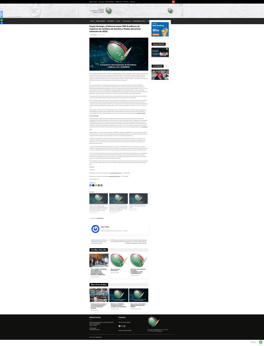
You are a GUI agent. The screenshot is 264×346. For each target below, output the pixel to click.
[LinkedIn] (1, 17)
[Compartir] (1, 23)
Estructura (101, 1)
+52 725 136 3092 (92, 328)
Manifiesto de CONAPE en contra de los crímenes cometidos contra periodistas (118, 305)
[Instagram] (124, 326)
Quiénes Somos (93, 1)
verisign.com (145, 127)
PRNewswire (119, 1)
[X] (122, 326)
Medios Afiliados (110, 1)
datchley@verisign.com (115, 173)
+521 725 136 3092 (126, 322)
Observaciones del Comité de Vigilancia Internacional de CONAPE (138, 305)
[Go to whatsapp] (260, 342)
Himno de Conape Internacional (115, 270)
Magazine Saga (99, 337)
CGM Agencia (159, 331)
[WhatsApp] (1, 20)
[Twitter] (1, 14)
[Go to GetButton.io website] (260, 344)
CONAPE (156, 329)
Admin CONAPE (94, 34)
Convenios (132, 1)
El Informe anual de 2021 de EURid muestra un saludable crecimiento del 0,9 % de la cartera (138, 206)
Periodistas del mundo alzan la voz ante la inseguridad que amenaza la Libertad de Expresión (98, 306)
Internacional (100, 218)
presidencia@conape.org (94, 329)
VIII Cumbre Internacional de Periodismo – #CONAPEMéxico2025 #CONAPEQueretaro (138, 271)
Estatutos (125, 1)
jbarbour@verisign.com (114, 176)
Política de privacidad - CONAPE (124, 330)
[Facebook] (119, 326)
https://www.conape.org (105, 229)
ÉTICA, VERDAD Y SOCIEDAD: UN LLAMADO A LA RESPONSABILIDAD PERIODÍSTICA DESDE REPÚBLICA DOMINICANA (99, 272)
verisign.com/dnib (141, 113)
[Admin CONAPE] (95, 229)
